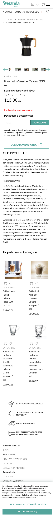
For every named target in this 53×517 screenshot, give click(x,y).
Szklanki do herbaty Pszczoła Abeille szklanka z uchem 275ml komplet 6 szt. (8, 365)
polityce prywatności (27, 497)
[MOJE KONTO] (32, 4)
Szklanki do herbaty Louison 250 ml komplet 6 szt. (34, 300)
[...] (26, 135)
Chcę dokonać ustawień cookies (27, 504)
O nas (6, 450)
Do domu (20, 12)
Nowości (8, 12)
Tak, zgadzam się (27, 511)
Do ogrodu (32, 12)
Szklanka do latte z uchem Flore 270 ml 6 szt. (9, 298)
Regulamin (9, 454)
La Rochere (9, 287)
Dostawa (8, 476)
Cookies (7, 463)
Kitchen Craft (11, 76)
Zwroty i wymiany (13, 481)
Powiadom (40, 122)
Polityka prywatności (15, 459)
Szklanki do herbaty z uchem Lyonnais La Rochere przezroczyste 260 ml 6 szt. (36, 363)
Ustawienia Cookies (13, 468)
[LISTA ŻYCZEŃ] (38, 4)
